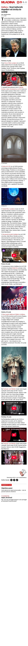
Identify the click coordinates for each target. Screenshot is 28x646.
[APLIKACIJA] (18, 2)
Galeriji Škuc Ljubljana (8, 209)
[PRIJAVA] (21, 2)
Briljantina (15, 268)
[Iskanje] (23, 2)
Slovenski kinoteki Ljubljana (10, 234)
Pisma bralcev (9, 477)
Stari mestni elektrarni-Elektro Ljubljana (14, 314)
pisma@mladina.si (22, 477)
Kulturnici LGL (7, 166)
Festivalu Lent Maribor (9, 389)
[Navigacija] (26, 2)
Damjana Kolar (7, 14)
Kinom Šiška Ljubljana (10, 63)
